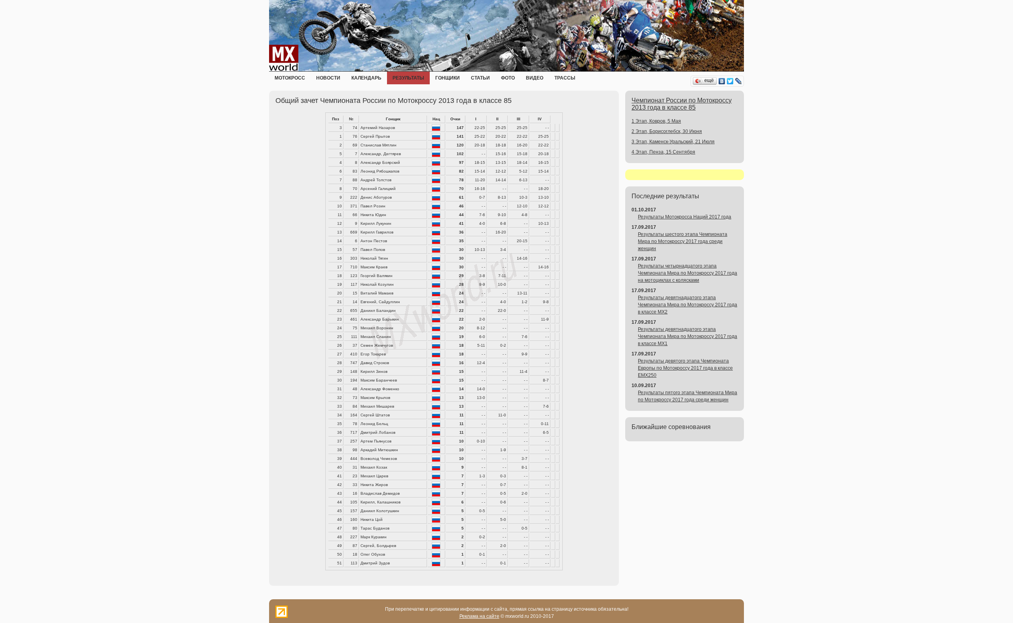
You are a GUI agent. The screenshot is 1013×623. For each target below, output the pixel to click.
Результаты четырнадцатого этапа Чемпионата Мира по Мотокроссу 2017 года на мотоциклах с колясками (687, 273)
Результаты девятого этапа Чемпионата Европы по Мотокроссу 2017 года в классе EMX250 (685, 368)
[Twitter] (730, 81)
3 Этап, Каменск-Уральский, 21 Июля (673, 141)
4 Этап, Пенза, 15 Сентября (663, 152)
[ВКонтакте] (722, 81)
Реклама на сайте (479, 616)
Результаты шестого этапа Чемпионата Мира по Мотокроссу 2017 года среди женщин (682, 241)
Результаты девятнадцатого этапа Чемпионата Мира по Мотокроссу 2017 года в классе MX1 (687, 336)
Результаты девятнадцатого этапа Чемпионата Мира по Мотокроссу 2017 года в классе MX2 (687, 305)
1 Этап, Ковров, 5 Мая (656, 121)
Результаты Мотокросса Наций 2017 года (684, 217)
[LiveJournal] (738, 81)
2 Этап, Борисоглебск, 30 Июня (667, 131)
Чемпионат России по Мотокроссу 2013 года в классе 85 (682, 104)
